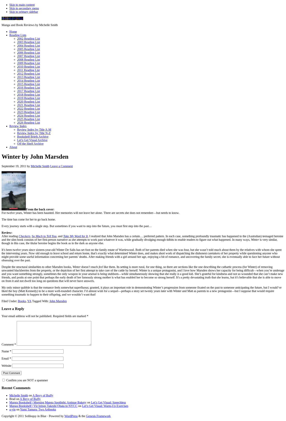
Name (6, 351)
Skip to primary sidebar (23, 11)
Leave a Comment (61, 166)
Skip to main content (22, 4)
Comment (9, 344)
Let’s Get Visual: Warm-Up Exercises (105, 406)
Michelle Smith (18, 395)
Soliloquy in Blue (12, 18)
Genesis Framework (98, 416)
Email (6, 358)
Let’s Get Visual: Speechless (108, 402)
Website (6, 365)
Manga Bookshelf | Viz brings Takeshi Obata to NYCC (43, 406)
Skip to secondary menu (24, 8)
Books (22, 301)
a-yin (12, 409)
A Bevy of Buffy (42, 395)
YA (29, 301)
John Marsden (58, 301)
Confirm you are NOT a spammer (26, 380)
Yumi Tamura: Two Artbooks (38, 409)
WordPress (71, 416)
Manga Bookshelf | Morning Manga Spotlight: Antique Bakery (47, 402)
